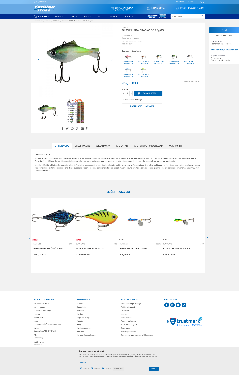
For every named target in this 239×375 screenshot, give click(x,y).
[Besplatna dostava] (112, 8)
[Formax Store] (44, 8)
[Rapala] (35, 240)
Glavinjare (65, 21)
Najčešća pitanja (83, 318)
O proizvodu (62, 145)
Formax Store (38, 21)
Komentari (122, 145)
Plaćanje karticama (128, 321)
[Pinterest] (87, 128)
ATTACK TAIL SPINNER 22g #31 (133, 248)
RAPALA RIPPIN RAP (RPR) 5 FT (90, 248)
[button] (188, 16)
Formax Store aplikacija (86, 335)
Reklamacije (125, 328)
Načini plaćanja (126, 318)
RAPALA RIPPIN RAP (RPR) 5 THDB (47, 248)
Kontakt (80, 314)
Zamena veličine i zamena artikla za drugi (137, 335)
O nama (80, 304)
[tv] (157, 15)
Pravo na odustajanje (129, 325)
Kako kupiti (175, 145)
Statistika (96, 368)
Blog (79, 325)
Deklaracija (103, 145)
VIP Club (80, 332)
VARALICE (56, 21)
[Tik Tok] (184, 305)
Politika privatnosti (128, 307)
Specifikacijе (82, 145)
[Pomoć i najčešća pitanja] (177, 8)
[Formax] (122, 240)
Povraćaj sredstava (128, 332)
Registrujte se (192, 2)
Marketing (107, 368)
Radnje (80, 321)
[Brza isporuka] (148, 8)
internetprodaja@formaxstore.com (225, 50)
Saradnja (80, 311)
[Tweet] (67, 128)
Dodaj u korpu (149, 93)
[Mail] (82, 128)
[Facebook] (62, 128)
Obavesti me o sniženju (192, 82)
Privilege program (84, 328)
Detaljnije (82, 363)
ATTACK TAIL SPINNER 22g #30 (176, 248)
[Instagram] (172, 305)
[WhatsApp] (72, 128)
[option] (47, 111)
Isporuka (124, 314)
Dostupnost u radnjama (142, 106)
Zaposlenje (81, 307)
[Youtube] (178, 305)
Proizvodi (48, 21)
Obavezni (86, 368)
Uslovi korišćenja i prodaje (131, 304)
